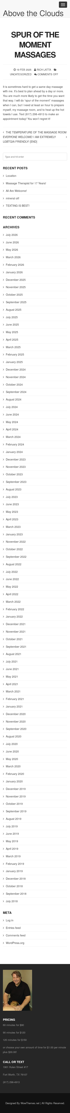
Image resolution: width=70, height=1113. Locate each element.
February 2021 (15, 699)
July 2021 (12, 661)
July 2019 (12, 826)
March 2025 (13, 347)
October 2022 (14, 549)
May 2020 (12, 759)
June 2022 (12, 579)
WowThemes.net (30, 1103)
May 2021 (12, 676)
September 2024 (16, 392)
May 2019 (12, 841)
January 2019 (14, 871)
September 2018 (16, 893)
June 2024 (12, 414)
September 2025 (16, 302)
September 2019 (16, 811)
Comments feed (15, 935)
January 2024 (14, 452)
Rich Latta (44, 69)
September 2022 (16, 557)
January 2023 (14, 534)
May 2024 (12, 422)
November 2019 (16, 796)
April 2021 (12, 684)
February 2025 (15, 354)
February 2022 (15, 609)
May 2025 (12, 332)
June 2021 (12, 669)
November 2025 (16, 287)
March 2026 (13, 257)
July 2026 (12, 235)
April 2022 (12, 594)
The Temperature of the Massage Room (36, 132)
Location (11, 176)
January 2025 (14, 362)
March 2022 (13, 601)
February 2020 (15, 774)
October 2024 (14, 384)
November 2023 (16, 467)
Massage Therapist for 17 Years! (26, 183)
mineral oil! (12, 198)
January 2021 (14, 706)
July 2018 (12, 901)
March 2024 (13, 437)
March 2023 (13, 527)
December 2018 (16, 878)
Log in (9, 920)
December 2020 (16, 714)
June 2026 (12, 242)
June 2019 (12, 833)
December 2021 (16, 624)
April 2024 (12, 429)
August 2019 (13, 819)
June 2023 (12, 504)
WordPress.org (15, 943)
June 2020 (12, 751)
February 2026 (15, 265)
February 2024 (15, 444)
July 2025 (12, 317)
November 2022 (16, 541)
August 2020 (13, 736)
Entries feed (13, 928)
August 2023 (13, 489)
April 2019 (12, 849)
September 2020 (16, 729)
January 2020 (14, 781)
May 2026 (12, 249)
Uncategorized (21, 74)
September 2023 (16, 482)
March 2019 (13, 856)
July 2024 (12, 407)
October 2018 (14, 886)
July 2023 (12, 497)
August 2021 (13, 654)
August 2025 (13, 309)
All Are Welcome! (16, 191)
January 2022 (14, 616)
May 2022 (12, 586)
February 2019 (15, 864)
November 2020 (16, 721)
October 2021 (14, 639)
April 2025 (12, 339)
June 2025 (12, 324)
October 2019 (14, 804)
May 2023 (12, 512)
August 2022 (13, 564)
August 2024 (13, 399)
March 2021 (13, 691)
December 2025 (16, 280)
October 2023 (14, 474)
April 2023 (12, 519)
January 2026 (14, 272)
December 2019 (16, 789)
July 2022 (12, 572)
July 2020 (12, 744)
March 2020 (13, 766)
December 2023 (16, 459)
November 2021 (16, 631)
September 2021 (16, 646)
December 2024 (16, 369)
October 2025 (14, 294)
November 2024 (16, 377)
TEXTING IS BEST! (18, 205)
